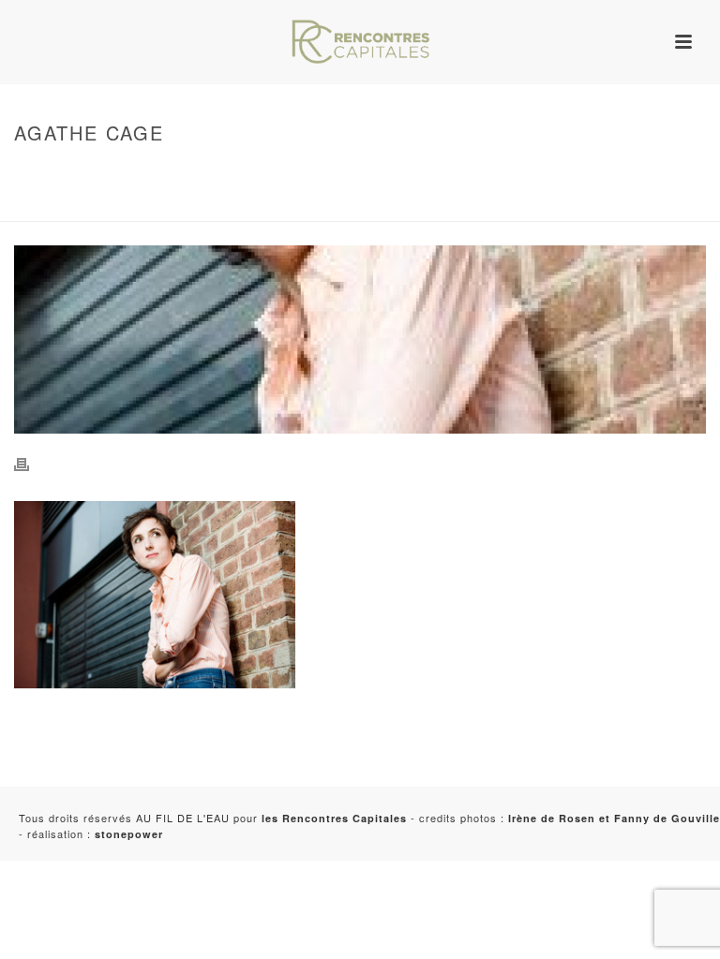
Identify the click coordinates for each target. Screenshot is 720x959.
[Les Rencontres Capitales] (360, 42)
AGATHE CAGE (50, 203)
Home (27, 172)
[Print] (31, 462)
